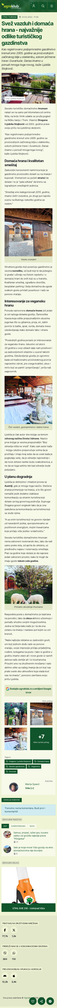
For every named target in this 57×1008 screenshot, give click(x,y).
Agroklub (28, 998)
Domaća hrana (43, 761)
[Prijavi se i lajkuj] (33, 1001)
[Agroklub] (11, 6)
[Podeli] (41, 1001)
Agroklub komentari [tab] (11, 800)
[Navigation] (51, 6)
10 (49, 98)
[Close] (43, 6)
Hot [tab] (5, 826)
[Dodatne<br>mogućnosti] (50, 1001)
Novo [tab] (32, 826)
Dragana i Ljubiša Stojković (20, 761)
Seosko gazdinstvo (17, 766)
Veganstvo (35, 766)
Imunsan (12, 771)
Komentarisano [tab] (18, 826)
